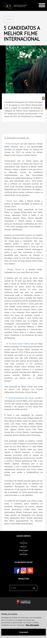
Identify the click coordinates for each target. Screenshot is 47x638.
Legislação (23, 554)
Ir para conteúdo (40, 1)
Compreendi (23, 632)
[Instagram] (24, 570)
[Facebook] (17, 570)
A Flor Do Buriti (12, 143)
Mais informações (32, 625)
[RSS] (30, 570)
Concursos (23, 543)
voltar (8, 19)
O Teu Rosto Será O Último (18, 343)
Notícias (23, 546)
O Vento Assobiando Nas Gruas (20, 398)
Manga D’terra (14, 269)
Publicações (23, 550)
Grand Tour (12, 201)
